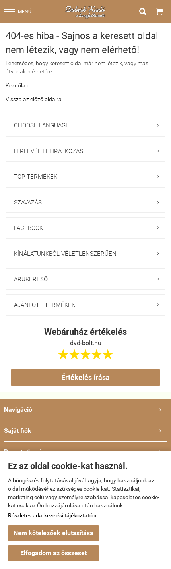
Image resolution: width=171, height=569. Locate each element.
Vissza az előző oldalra (34, 99)
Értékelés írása (85, 377)
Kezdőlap (17, 85)
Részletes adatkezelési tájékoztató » (52, 515)
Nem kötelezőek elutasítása (53, 533)
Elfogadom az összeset (53, 553)
